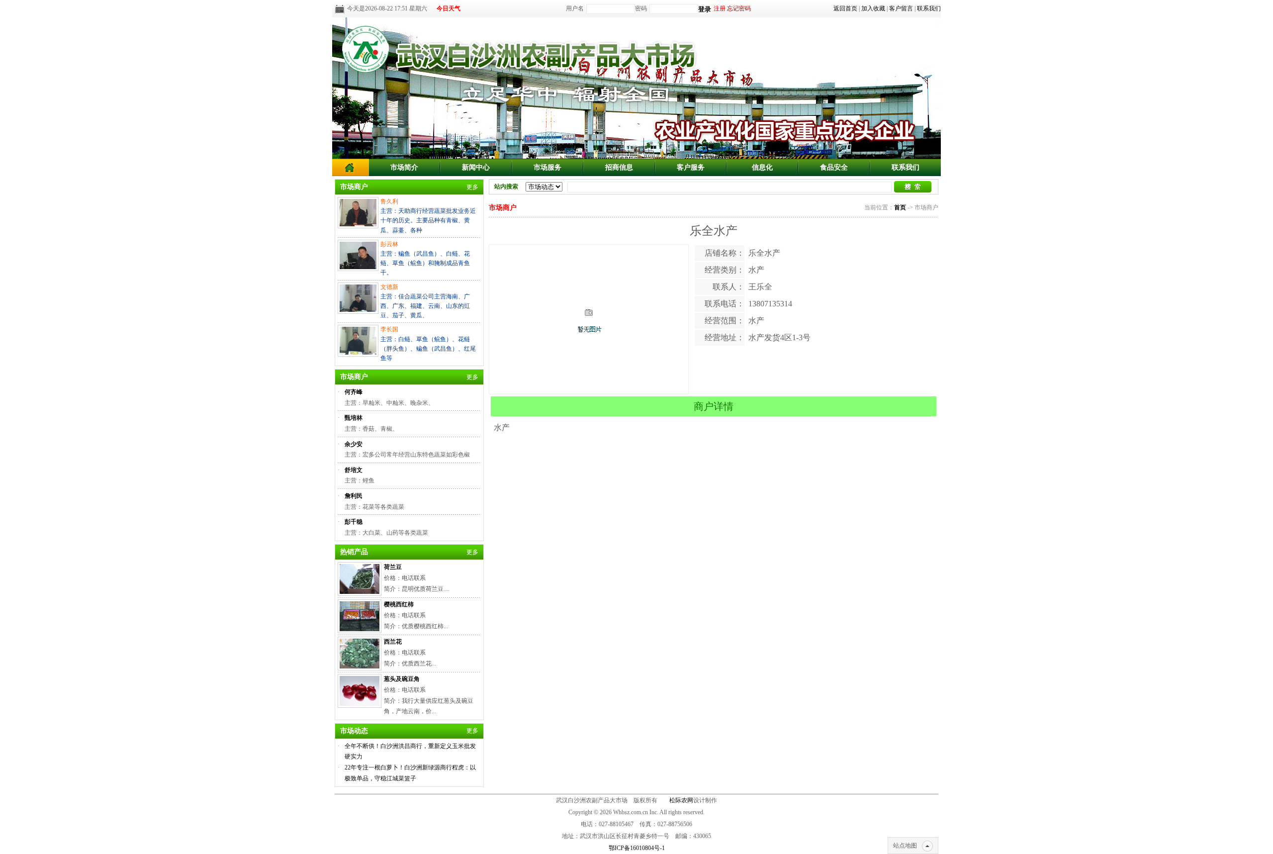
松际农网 (681, 800)
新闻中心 (476, 167)
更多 (472, 187)
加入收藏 (873, 8)
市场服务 (547, 167)
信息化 (762, 167)
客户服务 (691, 167)
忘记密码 (739, 8)
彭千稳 (354, 521)
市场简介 (404, 167)
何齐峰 (354, 391)
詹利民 (354, 495)
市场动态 (354, 731)
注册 (720, 8)
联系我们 (929, 8)
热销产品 (354, 552)
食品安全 (834, 167)
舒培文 (354, 470)
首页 (900, 207)
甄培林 (354, 417)
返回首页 (845, 8)
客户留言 (901, 8)
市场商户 (354, 186)
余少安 (354, 444)
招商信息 (619, 167)
